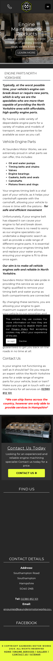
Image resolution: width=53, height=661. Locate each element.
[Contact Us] (26, 429)
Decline (23, 341)
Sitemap (35, 654)
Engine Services (24, 652)
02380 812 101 (29, 598)
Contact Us (25, 473)
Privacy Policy (19, 329)
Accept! (11, 341)
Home (7, 652)
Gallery (42, 652)
